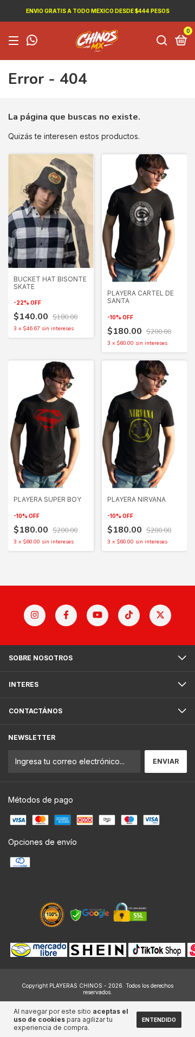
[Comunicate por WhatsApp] (32, 41)
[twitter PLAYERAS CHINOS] (160, 615)
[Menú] (15, 40)
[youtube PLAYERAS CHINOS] (97, 615)
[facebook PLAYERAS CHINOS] (66, 615)
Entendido (159, 1019)
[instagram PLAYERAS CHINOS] (35, 615)
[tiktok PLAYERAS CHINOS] (129, 615)
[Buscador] (162, 40)
